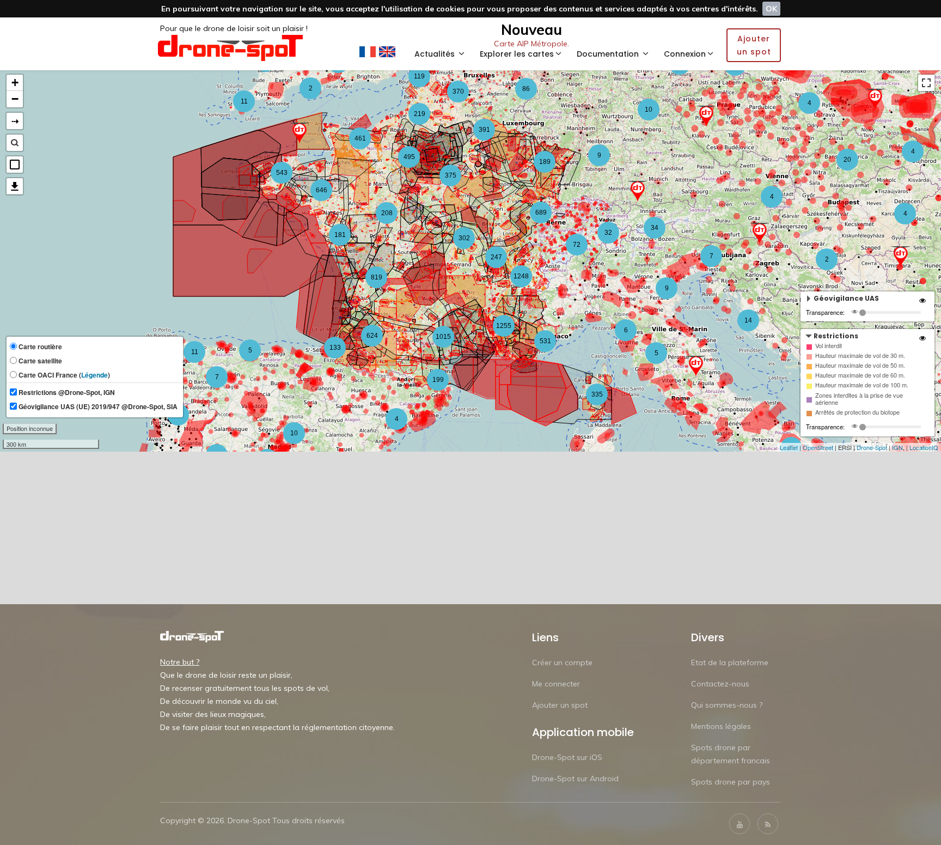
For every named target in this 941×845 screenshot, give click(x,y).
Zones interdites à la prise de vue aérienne (859, 399)
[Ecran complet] (926, 83)
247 (496, 257)
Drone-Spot (872, 447)
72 (577, 244)
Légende (94, 375)
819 (376, 277)
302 (464, 238)
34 (654, 228)
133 (335, 347)
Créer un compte (562, 662)
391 (484, 129)
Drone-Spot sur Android (575, 778)
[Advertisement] (470, 528)
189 (545, 162)
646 (321, 190)
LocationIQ (923, 447)
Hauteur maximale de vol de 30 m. (860, 355)
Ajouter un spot (560, 705)
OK (771, 9)
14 (748, 320)
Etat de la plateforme (729, 662)
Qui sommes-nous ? (726, 705)
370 (458, 91)
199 (438, 380)
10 (648, 109)
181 (340, 235)
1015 (443, 337)
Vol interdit (828, 345)
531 (545, 341)
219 (419, 114)
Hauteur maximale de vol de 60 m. (860, 375)
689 (541, 212)
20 (847, 159)
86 (526, 89)
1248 (521, 276)
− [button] (15, 99)
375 (450, 175)
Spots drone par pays (730, 782)
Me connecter (556, 684)
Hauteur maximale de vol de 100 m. (861, 384)
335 (597, 394)
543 (282, 173)
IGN (897, 447)
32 (608, 232)
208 (387, 213)
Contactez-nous (720, 684)
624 (372, 335)
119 (419, 76)
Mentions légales (721, 726)
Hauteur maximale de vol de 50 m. (860, 365)
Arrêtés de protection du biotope (857, 412)
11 (194, 352)
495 (409, 157)
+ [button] (15, 82)
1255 (503, 326)
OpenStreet (818, 447)
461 (360, 138)
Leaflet (789, 447)
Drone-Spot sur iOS (567, 757)
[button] (15, 164)
